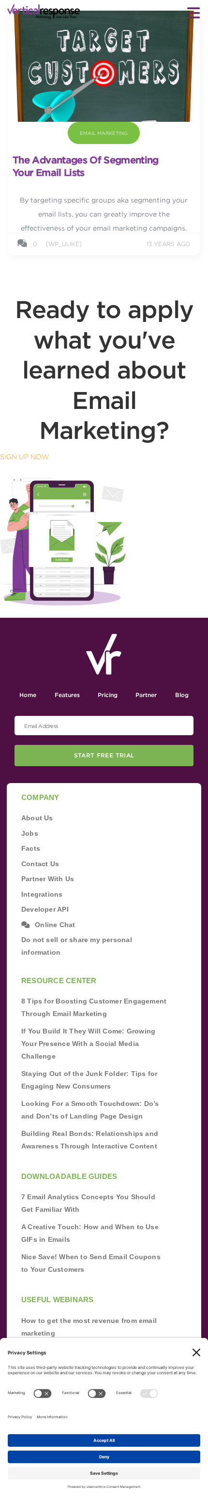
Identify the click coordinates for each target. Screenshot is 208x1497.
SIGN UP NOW (24, 457)
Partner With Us (47, 879)
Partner (146, 694)
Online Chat (55, 925)
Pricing (108, 694)
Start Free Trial (104, 755)
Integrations (42, 894)
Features (67, 694)
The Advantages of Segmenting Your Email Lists (86, 166)
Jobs (29, 833)
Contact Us (40, 864)
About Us (37, 818)
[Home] (43, 12)
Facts (30, 848)
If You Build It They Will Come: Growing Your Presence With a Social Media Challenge (88, 1043)
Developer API (45, 909)
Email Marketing (104, 133)
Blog (182, 694)
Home (27, 694)
